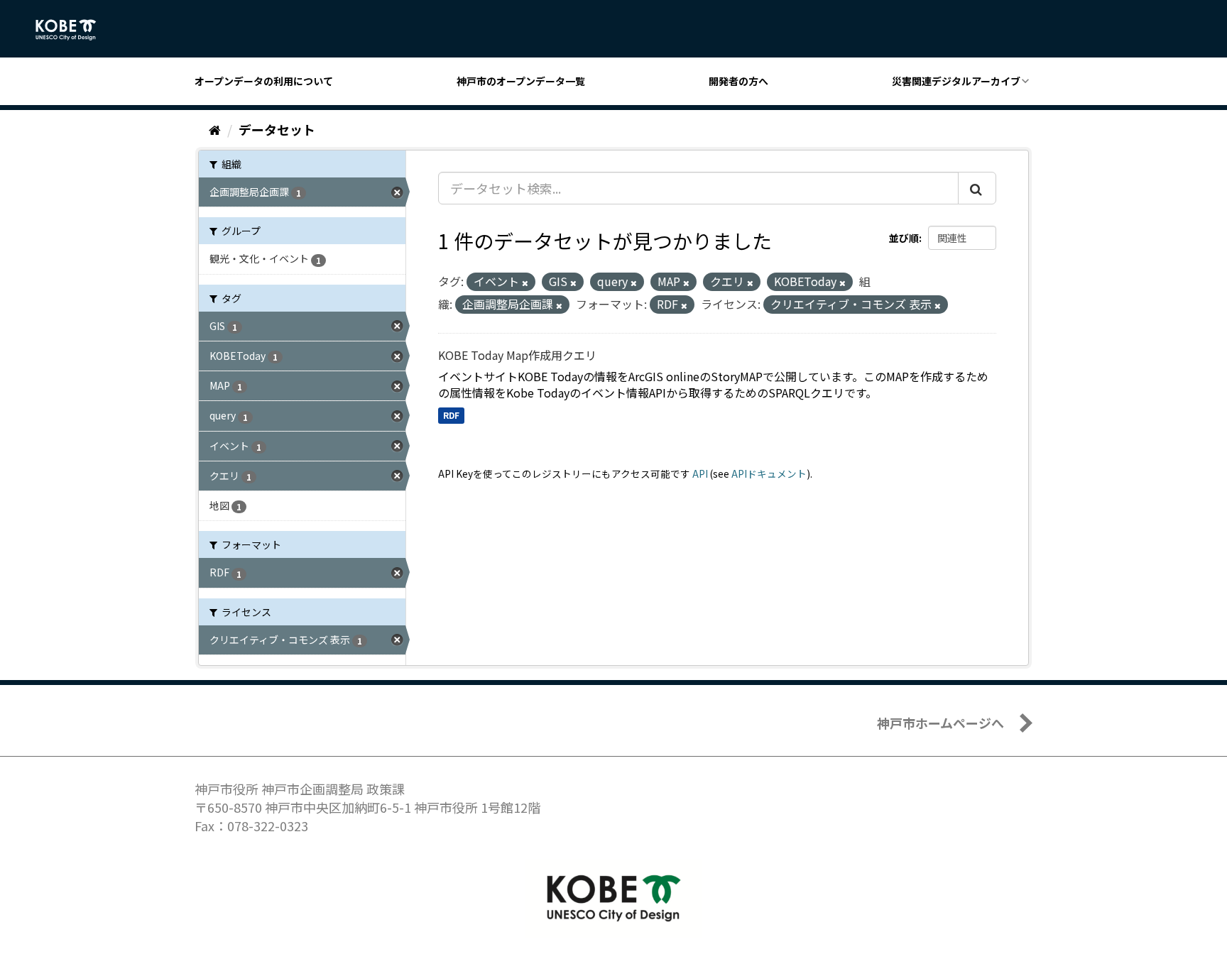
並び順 (904, 238)
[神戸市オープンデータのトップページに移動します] (73, 29)
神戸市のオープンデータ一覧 (521, 81)
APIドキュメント (769, 473)
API (700, 473)
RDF (451, 415)
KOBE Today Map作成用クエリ (517, 354)
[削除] (525, 282)
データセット (277, 129)
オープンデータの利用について (264, 81)
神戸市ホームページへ (940, 722)
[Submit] (977, 188)
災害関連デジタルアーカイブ (956, 81)
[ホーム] (215, 129)
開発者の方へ (738, 81)
